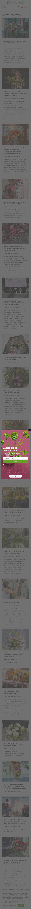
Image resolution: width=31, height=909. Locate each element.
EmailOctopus (18, 476)
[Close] (29, 430)
